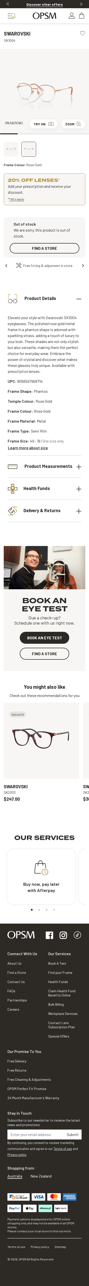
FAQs (11, 991)
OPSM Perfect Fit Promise (26, 1089)
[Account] (71, 15)
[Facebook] (49, 935)
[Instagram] (63, 935)
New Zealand (41, 1176)
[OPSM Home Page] (21, 934)
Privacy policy (16, 1155)
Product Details (39, 298)
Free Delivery (16, 1061)
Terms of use (63, 1149)
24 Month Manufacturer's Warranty (33, 1098)
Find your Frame (60, 972)
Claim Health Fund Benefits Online (61, 993)
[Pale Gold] (11, 149)
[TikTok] (77, 935)
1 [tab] (9, 133)
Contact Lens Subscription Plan (61, 1025)
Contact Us (16, 982)
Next (81, 4)
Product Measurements (47, 466)
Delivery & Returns (42, 510)
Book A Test (57, 963)
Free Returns (16, 1070)
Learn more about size (28, 447)
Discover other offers (44, 4)
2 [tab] (27, 133)
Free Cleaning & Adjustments (29, 1079)
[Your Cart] (82, 15)
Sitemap (60, 1246)
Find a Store (16, 972)
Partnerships (17, 1000)
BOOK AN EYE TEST (44, 637)
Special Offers (58, 1036)
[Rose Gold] (28, 149)
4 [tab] (62, 133)
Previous (7, 4)
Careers (13, 1009)
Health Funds (36, 488)
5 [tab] (80, 133)
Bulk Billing (56, 1004)
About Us (14, 963)
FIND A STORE (44, 248)
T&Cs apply (16, 199)
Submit (73, 1134)
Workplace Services (63, 1013)
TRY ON (39, 124)
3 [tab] (44, 133)
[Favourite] (82, 33)
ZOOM (69, 124)
